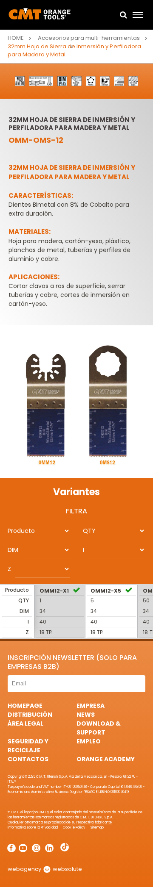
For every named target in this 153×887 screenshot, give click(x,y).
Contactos (28, 759)
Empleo (88, 741)
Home (16, 38)
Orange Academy (105, 759)
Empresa (90, 705)
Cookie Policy (74, 827)
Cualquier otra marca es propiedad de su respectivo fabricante (60, 822)
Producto (21, 531)
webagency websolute (45, 869)
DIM (13, 550)
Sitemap (97, 827)
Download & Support (98, 728)
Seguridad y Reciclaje (28, 745)
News (85, 714)
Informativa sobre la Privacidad (33, 827)
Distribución (30, 714)
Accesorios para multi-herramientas (88, 38)
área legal (25, 723)
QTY (89, 531)
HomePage (25, 705)
